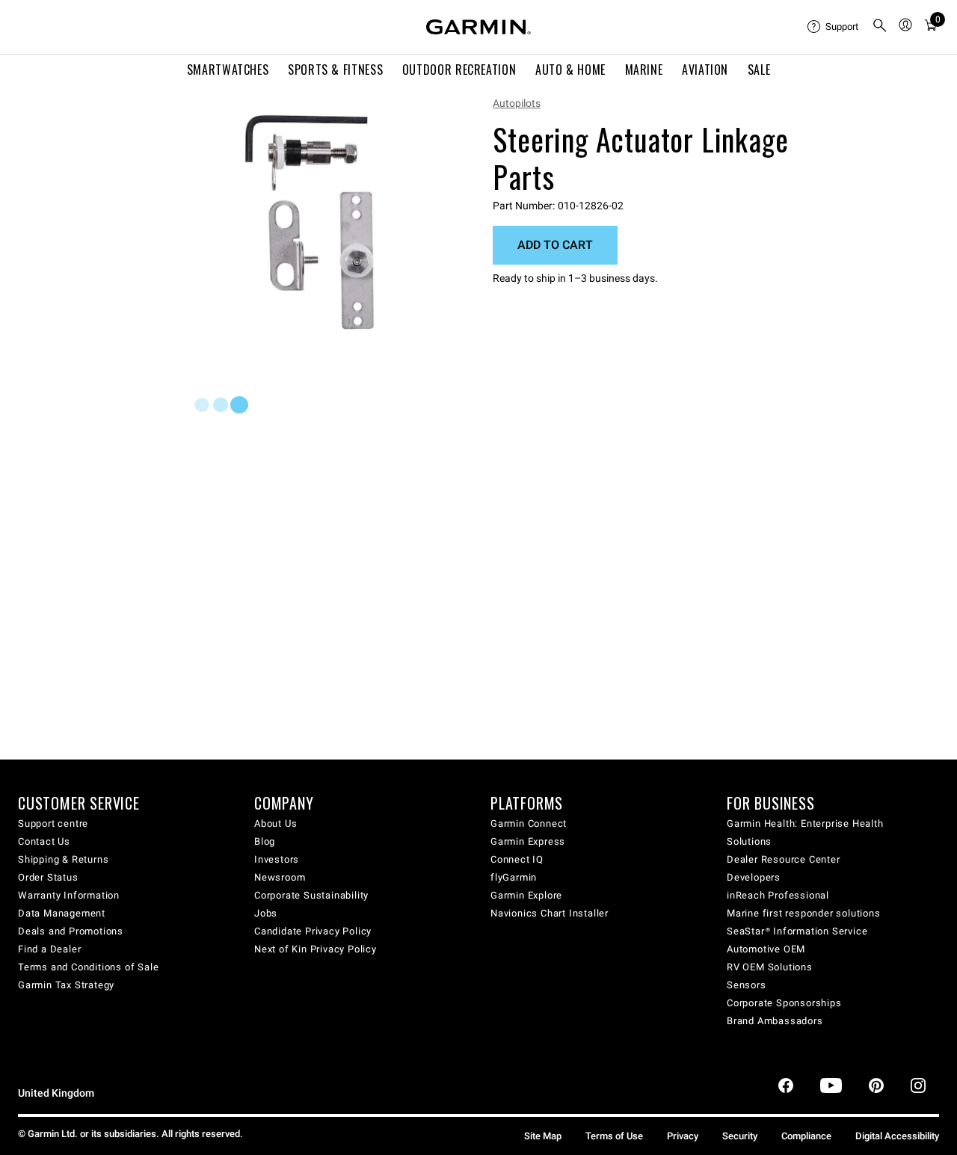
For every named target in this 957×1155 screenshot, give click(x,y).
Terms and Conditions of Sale (88, 967)
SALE (759, 69)
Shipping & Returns (63, 859)
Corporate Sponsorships (784, 1002)
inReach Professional (778, 895)
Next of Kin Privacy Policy (315, 949)
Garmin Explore (526, 895)
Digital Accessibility (897, 1136)
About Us (275, 823)
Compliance (806, 1136)
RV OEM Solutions (770, 967)
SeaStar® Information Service (797, 931)
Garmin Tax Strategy (66, 985)
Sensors (746, 985)
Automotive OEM (766, 949)
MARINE (644, 69)
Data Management (61, 913)
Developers (754, 877)
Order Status (48, 877)
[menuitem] (833, 27)
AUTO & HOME (570, 69)
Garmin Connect (528, 823)
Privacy (682, 1136)
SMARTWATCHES (228, 69)
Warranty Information (69, 895)
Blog (264, 841)
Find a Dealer (49, 949)
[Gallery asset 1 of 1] (309, 222)
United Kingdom (56, 1093)
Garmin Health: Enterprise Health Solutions (805, 832)
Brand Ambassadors (775, 1020)
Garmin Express (527, 841)
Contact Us (44, 841)
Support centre (53, 823)
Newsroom (279, 877)
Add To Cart (555, 245)
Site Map (542, 1136)
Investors (276, 859)
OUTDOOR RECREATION (459, 69)
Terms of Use (614, 1136)
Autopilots (517, 103)
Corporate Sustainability (311, 895)
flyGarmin (513, 877)
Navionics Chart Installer (549, 913)
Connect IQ (517, 859)
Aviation (705, 69)
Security (739, 1136)
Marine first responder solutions (804, 913)
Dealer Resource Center (783, 859)
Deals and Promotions (70, 931)
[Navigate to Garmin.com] (478, 27)
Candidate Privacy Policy (313, 931)
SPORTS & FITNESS (335, 69)
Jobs (265, 913)
